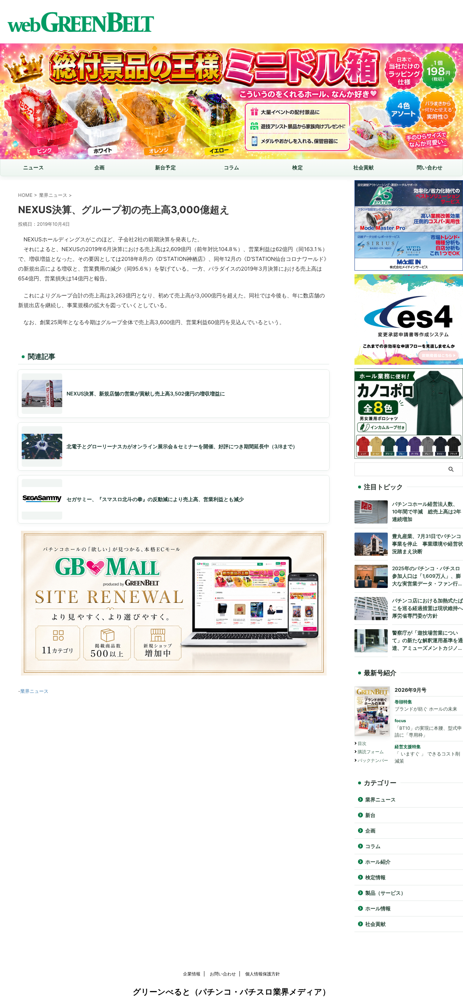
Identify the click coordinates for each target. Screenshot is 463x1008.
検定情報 (375, 877)
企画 (99, 167)
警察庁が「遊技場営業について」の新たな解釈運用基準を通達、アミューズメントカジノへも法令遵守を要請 (427, 641)
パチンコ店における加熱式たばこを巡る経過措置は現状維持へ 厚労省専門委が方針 (427, 608)
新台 (370, 815)
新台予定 (165, 167)
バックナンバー (373, 760)
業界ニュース (34, 691)
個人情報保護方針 (262, 974)
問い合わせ (429, 167)
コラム (231, 167)
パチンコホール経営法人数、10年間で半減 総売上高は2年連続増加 (426, 511)
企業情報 (191, 974)
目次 (362, 743)
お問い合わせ (223, 974)
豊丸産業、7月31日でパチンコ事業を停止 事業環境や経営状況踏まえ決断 (427, 543)
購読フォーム (371, 751)
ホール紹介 (378, 862)
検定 (297, 167)
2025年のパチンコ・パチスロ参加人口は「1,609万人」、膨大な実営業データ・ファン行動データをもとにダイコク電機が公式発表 (427, 577)
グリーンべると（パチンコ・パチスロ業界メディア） (231, 991)
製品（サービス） (385, 893)
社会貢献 (363, 167)
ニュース (33, 167)
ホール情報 (378, 908)
